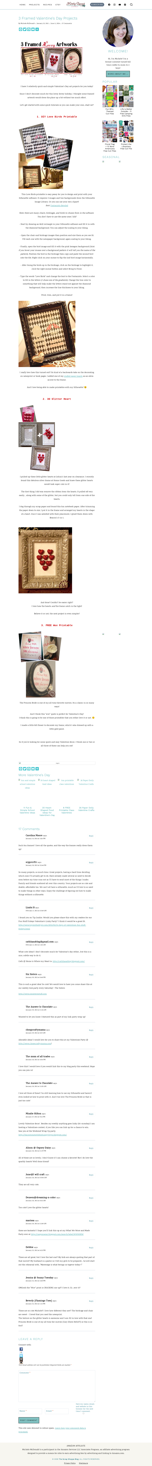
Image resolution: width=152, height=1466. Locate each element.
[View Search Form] (131, 4)
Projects (34, 5)
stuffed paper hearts (73, 376)
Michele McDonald (28, 23)
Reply (91, 836)
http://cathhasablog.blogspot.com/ (69, 961)
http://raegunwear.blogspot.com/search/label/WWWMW (57, 1234)
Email (49, 1411)
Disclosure (83, 1463)
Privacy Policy (70, 1463)
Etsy (58, 5)
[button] (57, 1349)
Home (23, 5)
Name (23, 1411)
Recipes (47, 5)
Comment (25, 1373)
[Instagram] (114, 5)
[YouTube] (120, 5)
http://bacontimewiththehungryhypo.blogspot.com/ (43, 1134)
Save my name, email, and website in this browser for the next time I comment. (85, 1408)
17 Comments (67, 23)
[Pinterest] (125, 5)
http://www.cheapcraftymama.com (35, 1043)
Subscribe (97, 4)
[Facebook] (109, 5)
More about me (117, 74)
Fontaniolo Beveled (59, 205)
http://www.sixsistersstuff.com (33, 993)
